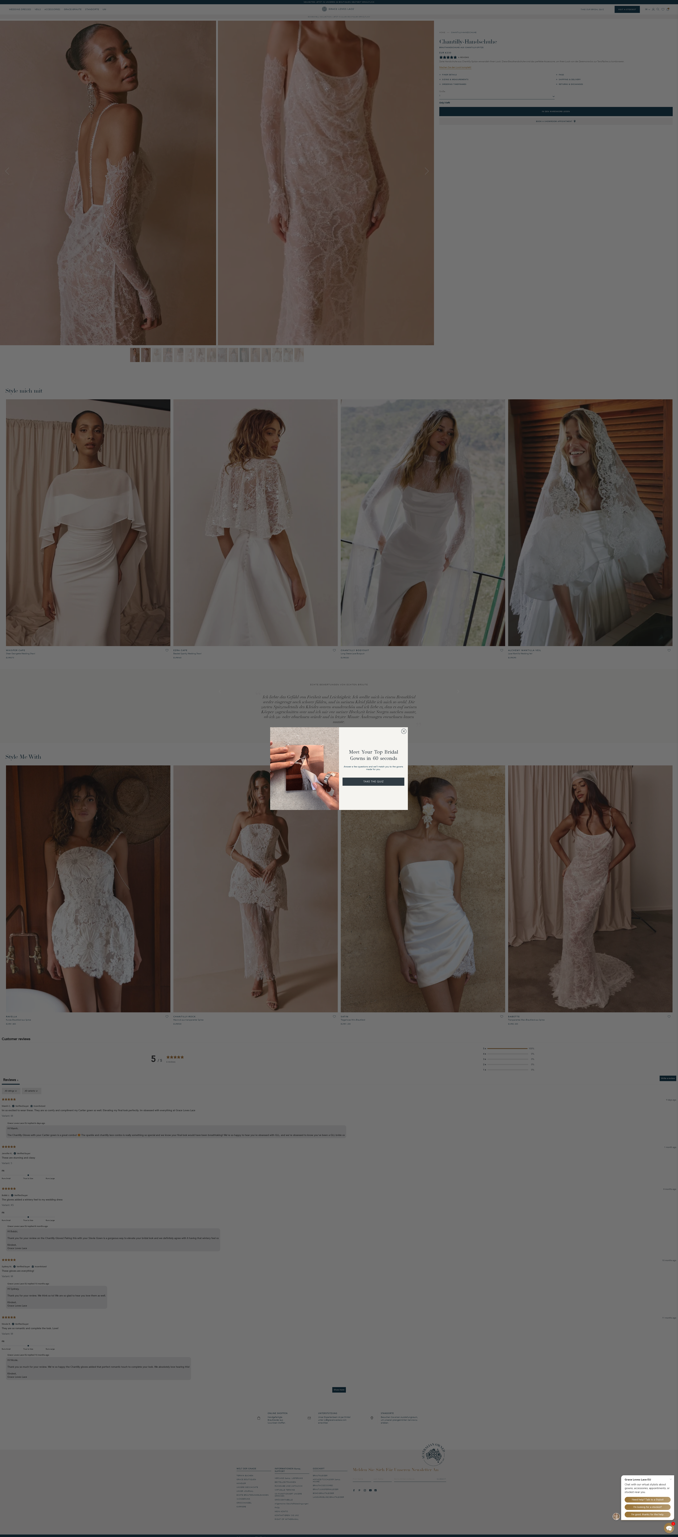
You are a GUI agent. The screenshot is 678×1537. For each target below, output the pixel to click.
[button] (669, 1528)
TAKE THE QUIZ (373, 781)
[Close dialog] (403, 731)
